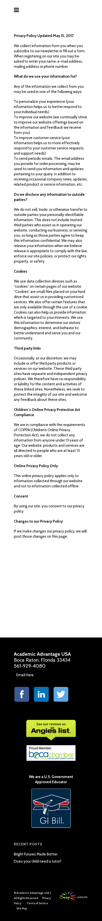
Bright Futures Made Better (35, 854)
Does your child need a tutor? (37, 861)
